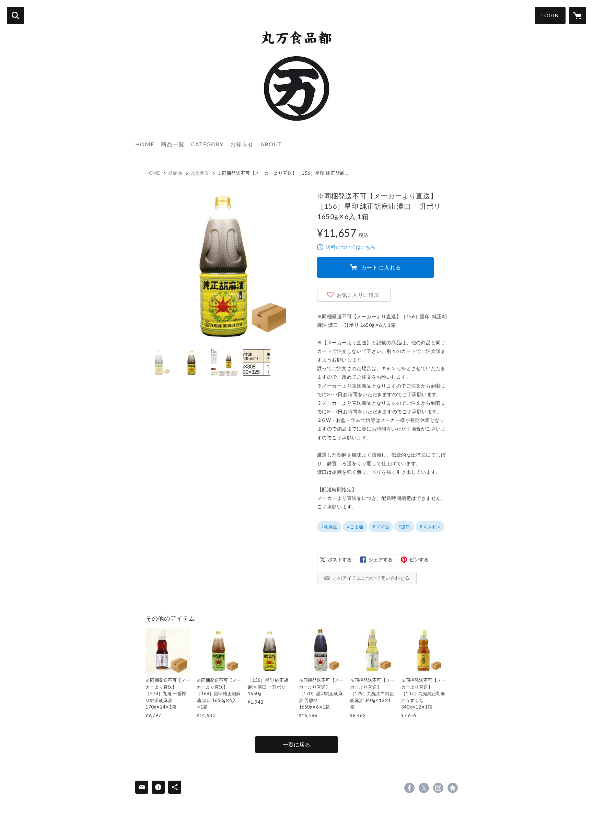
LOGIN (550, 15)
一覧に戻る (296, 744)
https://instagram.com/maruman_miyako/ (438, 788)
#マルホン (430, 526)
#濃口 (404, 526)
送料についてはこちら (350, 247)
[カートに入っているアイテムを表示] (577, 15)
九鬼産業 (199, 173)
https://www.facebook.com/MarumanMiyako (409, 788)
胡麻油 (175, 173)
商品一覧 (172, 144)
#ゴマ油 (381, 526)
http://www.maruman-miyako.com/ (452, 788)
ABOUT (271, 144)
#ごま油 (355, 526)
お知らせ (242, 144)
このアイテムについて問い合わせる (371, 578)
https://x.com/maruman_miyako (424, 788)
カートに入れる (381, 267)
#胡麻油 (329, 526)
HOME (144, 144)
